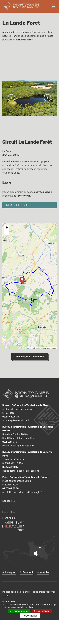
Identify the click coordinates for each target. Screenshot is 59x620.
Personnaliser (30, 615)
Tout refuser (43, 611)
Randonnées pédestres (25, 35)
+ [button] (7, 227)
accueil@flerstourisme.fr (16, 420)
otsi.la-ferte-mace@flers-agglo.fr (20, 470)
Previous (11, 98)
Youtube (44, 572)
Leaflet (28, 348)
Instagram (10, 572)
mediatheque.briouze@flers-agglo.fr (22, 491)
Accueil (6, 31)
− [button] (7, 232)
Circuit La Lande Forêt (22, 204)
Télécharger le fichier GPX (29, 356)
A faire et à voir (21, 31)
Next (47, 98)
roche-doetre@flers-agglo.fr (18, 445)
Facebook (27, 572)
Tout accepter (20, 611)
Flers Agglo (8, 517)
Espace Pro (8, 500)
